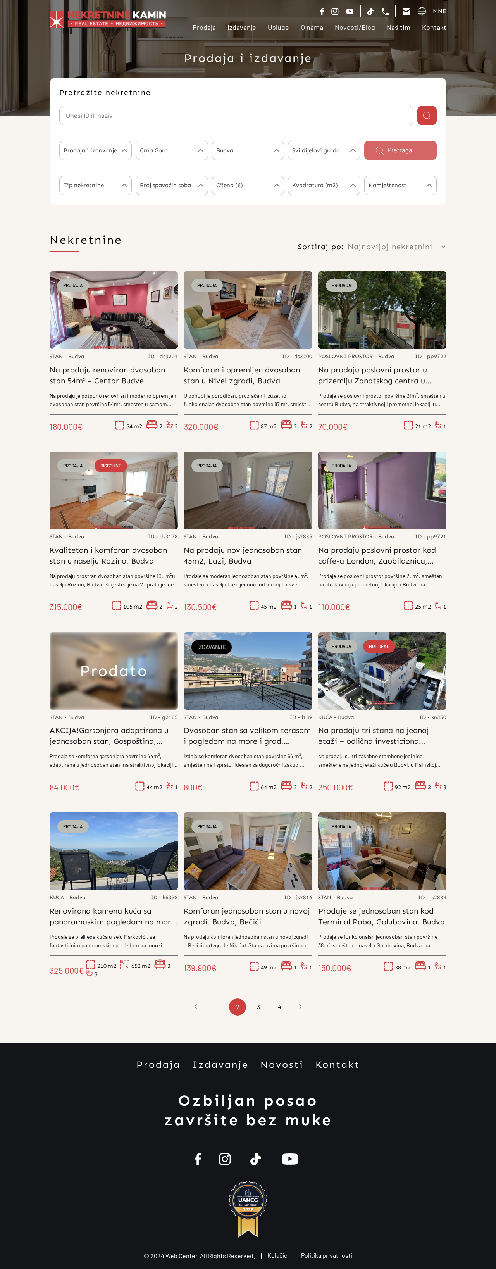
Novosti (282, 1065)
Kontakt (434, 27)
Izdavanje (241, 27)
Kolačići (278, 1255)
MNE (439, 11)
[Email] (406, 11)
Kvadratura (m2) (315, 185)
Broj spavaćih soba (165, 185)
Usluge (278, 27)
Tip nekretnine (84, 185)
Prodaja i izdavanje (90, 150)
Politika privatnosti (326, 1255)
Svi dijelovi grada (316, 150)
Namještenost (387, 185)
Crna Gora (154, 150)
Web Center (181, 1255)
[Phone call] (385, 11)
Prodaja (204, 27)
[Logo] (108, 19)
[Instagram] (334, 11)
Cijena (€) (229, 185)
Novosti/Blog (355, 27)
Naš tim (398, 27)
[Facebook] (322, 11)
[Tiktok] (350, 11)
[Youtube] (290, 1159)
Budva (224, 150)
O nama (312, 27)
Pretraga (400, 150)
